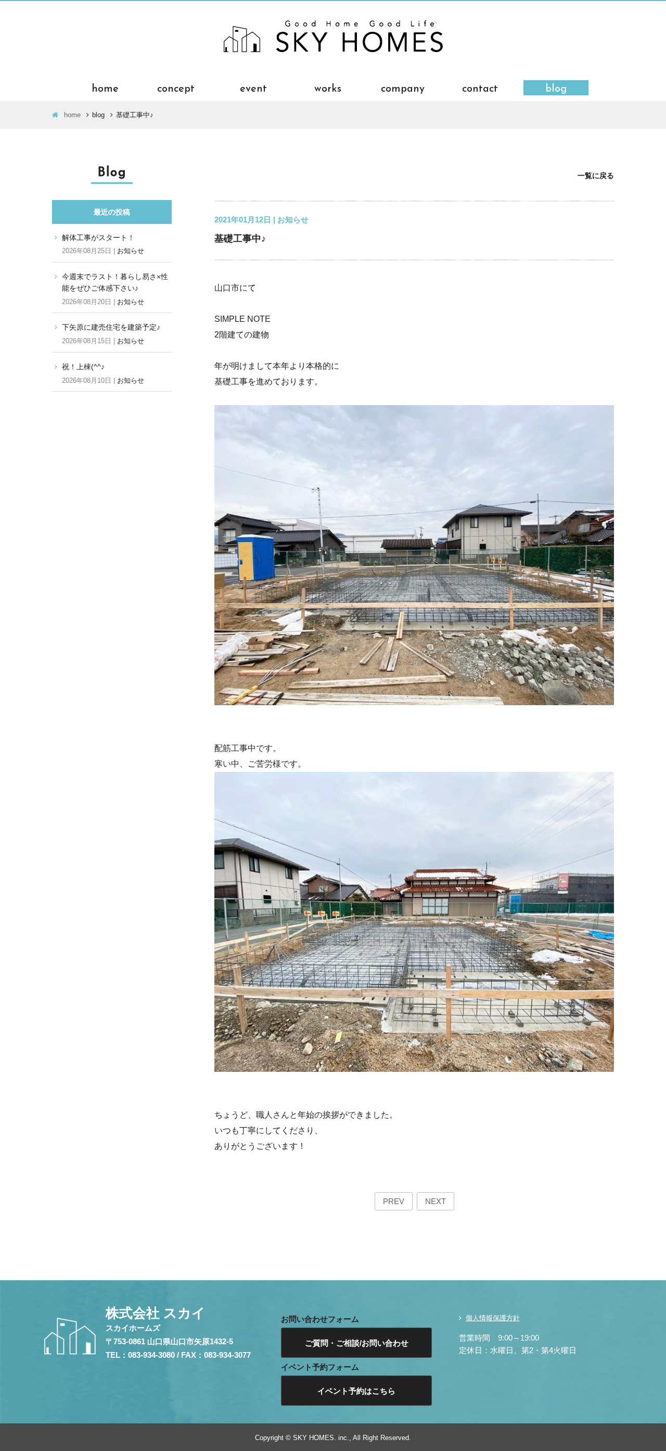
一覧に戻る (596, 175)
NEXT (435, 1201)
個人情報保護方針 (493, 1318)
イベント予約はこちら (356, 1390)
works (327, 87)
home (105, 87)
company (403, 87)
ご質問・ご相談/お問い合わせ (356, 1343)
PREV (393, 1201)
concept (176, 87)
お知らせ (130, 251)
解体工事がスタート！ (98, 237)
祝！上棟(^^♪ (83, 366)
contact (480, 87)
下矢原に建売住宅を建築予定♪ (111, 327)
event (253, 87)
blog (556, 87)
